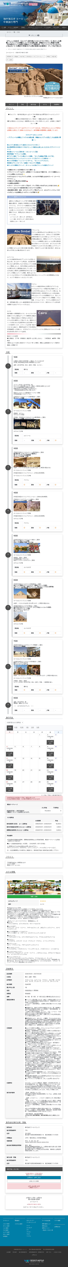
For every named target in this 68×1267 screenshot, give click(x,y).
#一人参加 (9, 59)
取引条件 (15, 1252)
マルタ (28, 1234)
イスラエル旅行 (18, 1223)
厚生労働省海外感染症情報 (35, 1249)
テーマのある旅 (47, 28)
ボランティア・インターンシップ (35, 28)
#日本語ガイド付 (31, 56)
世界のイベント (46, 1228)
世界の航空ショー (46, 1223)
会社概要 (9, 1252)
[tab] (10, 727)
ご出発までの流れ (57, 1252)
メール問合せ (50, 742)
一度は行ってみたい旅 (47, 1230)
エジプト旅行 (6, 1232)
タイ (28, 1229)
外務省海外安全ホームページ (20, 1249)
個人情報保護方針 (23, 1252)
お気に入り (35, 35)
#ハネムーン (41, 56)
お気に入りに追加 (34, 1181)
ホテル (45, 104)
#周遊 (48, 56)
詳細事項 (56, 104)
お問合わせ (64, 28)
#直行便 (54, 56)
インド (28, 1225)
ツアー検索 (3, 28)
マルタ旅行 (5, 1230)
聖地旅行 (23, 28)
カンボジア (29, 1227)
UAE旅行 (5, 1236)
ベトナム (29, 1236)
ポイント (11, 104)
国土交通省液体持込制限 (48, 1249)
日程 (22, 104)
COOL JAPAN (56, 28)
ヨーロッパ (6, 1220)
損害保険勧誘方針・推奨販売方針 (36, 1252)
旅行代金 (33, 104)
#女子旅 (22, 56)
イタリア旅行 (6, 1223)
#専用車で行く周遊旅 (12, 56)
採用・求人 (48, 1252)
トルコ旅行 (5, 1228)
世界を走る (44, 1226)
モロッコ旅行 (6, 1234)
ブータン (29, 1231)
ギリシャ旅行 (6, 1226)
